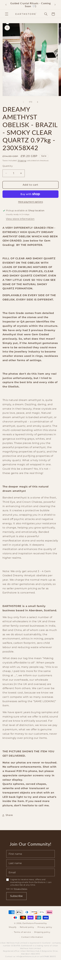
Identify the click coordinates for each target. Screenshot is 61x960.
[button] (6, 14)
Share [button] (9, 815)
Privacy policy (45, 927)
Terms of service (22, 932)
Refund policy (27, 927)
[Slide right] (37, 102)
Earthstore (28, 923)
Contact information (32, 937)
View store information (20, 218)
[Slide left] (23, 102)
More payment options (30, 202)
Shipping (22, 161)
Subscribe (16, 896)
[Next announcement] (55, 4)
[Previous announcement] (6, 4)
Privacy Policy (20, 889)
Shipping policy (42, 932)
